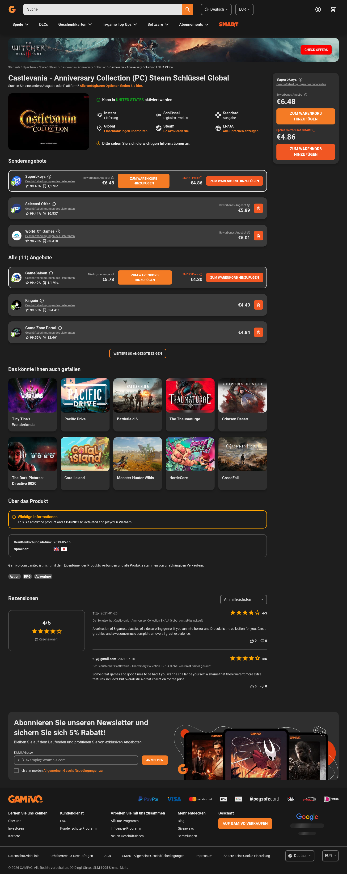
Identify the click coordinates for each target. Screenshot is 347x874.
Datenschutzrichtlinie (23, 856)
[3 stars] (47, 631)
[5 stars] (59, 631)
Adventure (43, 576)
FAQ (63, 821)
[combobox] (102, 9)
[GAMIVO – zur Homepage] (12, 9)
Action (14, 576)
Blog (181, 821)
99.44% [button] (35, 213)
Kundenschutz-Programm (79, 828)
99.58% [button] (35, 310)
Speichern (29, 67)
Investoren (16, 828)
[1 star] (34, 631)
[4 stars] (53, 631)
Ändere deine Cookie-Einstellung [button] (247, 856)
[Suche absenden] (187, 9)
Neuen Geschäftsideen (127, 836)
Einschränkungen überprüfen (126, 131)
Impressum (204, 856)
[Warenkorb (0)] (333, 9)
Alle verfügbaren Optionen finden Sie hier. (111, 86)
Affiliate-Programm (125, 821)
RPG (27, 576)
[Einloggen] (318, 9)
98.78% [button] (35, 241)
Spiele (43, 67)
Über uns (14, 821)
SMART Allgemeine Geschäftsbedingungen (153, 856)
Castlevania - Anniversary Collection (83, 67)
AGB (107, 856)
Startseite (14, 67)
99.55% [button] (35, 337)
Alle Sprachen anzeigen (240, 131)
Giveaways (186, 828)
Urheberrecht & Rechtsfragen (72, 856)
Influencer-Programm (126, 828)
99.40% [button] (35, 186)
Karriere (14, 836)
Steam (53, 67)
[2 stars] (40, 631)
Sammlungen (187, 836)
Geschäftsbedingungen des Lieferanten (50, 181)
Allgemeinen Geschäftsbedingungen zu (73, 770)
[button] (16, 181)
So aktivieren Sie (176, 131)
